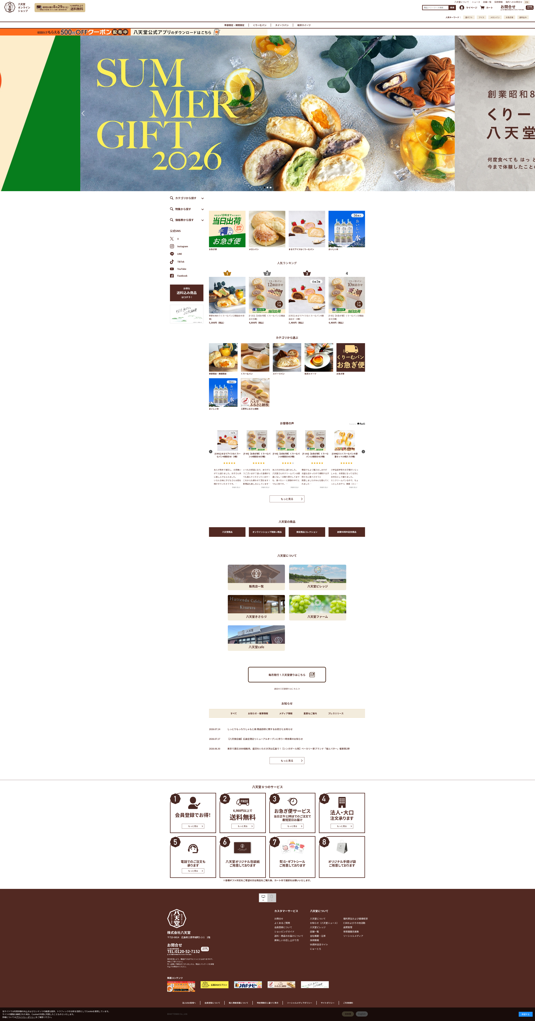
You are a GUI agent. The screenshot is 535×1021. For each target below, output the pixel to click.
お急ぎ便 (509, 17)
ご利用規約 (348, 1002)
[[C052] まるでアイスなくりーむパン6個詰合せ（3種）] (307, 295)
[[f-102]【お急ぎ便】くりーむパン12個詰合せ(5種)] (267, 295)
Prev (83, 113)
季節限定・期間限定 (234, 25)
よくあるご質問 (282, 923)
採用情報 (498, 1)
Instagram (182, 246)
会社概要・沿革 (318, 935)
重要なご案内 (310, 713)
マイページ (471, 7)
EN (526, 2)
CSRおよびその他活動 (354, 923)
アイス (481, 17)
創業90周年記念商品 (346, 531)
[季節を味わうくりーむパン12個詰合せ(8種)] (227, 295)
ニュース (476, 1)
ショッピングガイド (284, 931)
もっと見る (287, 499)
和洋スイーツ (304, 25)
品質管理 (347, 927)
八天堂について (461, 1)
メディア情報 (285, 713)
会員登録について (283, 927)
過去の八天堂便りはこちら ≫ (287, 688)
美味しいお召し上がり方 (286, 940)
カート (489, 7)
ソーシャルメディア (353, 935)
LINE (179, 253)
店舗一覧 (487, 1)
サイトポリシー (328, 1002)
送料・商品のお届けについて (288, 935)
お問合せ (508, 6)
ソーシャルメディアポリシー (299, 1002)
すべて (233, 713)
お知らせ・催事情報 (258, 713)
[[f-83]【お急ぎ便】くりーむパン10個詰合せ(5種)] (347, 295)
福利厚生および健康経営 (355, 918)
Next (452, 113)
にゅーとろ (315, 948)
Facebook (182, 275)
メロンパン (495, 17)
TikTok (180, 261)
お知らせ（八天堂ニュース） (324, 923)
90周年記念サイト (319, 944)
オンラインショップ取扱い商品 (267, 531)
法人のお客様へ (189, 1002)
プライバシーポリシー (26, 1017)
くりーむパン (260, 25)
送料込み (523, 17)
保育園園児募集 (351, 931)
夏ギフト (469, 17)
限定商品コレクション (306, 531)
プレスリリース (336, 713)
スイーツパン (282, 25)
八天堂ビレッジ (318, 927)
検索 (452, 7)
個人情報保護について (238, 1002)
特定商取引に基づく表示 (267, 1002)
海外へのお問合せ (514, 1)
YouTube (181, 269)
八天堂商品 (227, 531)
